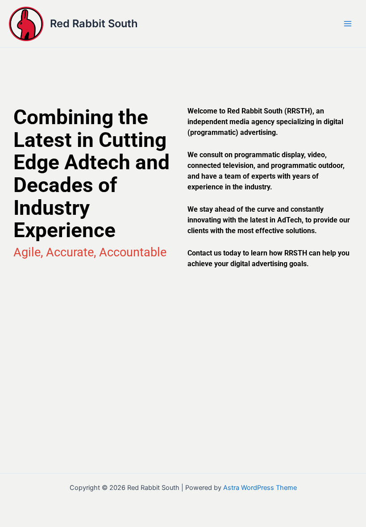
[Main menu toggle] (347, 23)
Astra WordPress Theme (260, 488)
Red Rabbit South (94, 23)
